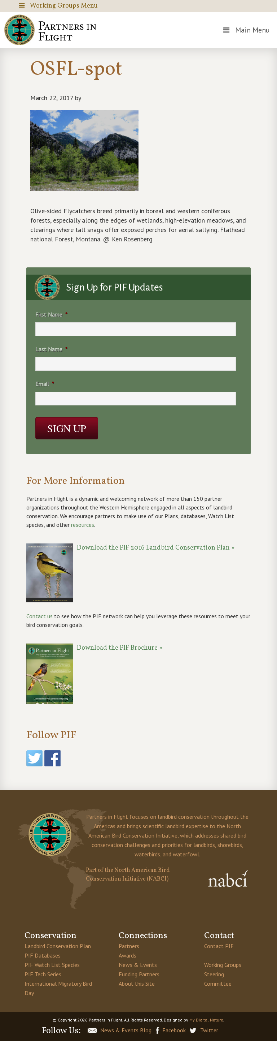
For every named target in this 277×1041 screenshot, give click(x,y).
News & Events (138, 964)
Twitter (209, 1030)
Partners (129, 946)
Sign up (66, 428)
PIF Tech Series (43, 974)
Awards (127, 955)
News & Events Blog (125, 1030)
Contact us (39, 616)
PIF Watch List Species (52, 964)
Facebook (174, 1030)
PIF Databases (43, 955)
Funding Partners (139, 974)
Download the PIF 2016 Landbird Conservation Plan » (155, 547)
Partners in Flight (52, 30)
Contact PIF (219, 946)
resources (82, 524)
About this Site (137, 983)
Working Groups (222, 964)
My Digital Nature (206, 1020)
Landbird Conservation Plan (58, 946)
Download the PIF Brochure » (119, 648)
